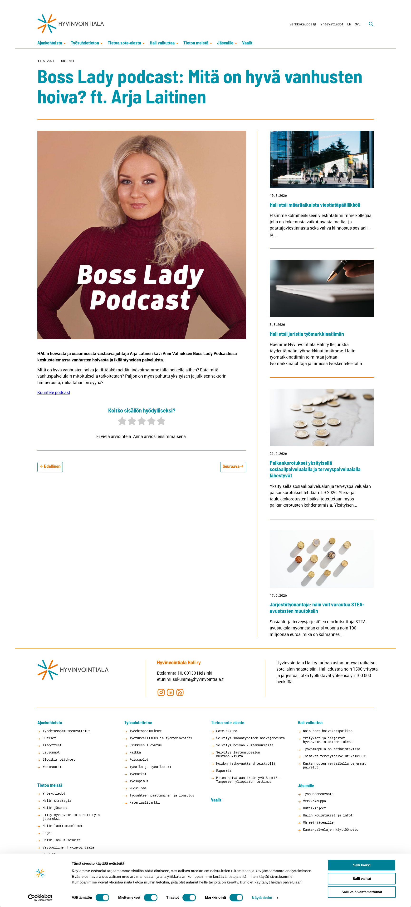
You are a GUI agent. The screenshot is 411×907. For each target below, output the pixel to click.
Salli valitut (362, 879)
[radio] (122, 422)
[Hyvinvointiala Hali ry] (70, 23)
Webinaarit (52, 766)
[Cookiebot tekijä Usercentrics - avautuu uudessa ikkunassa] (40, 897)
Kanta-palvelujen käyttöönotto (330, 829)
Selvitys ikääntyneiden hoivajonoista (250, 738)
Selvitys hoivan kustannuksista (244, 745)
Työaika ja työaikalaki (150, 766)
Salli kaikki (362, 865)
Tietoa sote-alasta (124, 43)
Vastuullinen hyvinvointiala (68, 847)
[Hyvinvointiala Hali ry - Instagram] (161, 692)
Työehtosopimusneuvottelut (66, 731)
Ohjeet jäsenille (318, 822)
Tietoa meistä (195, 43)
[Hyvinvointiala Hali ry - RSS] (180, 692)
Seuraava (231, 466)
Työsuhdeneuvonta (318, 794)
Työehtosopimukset (145, 731)
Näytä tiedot (262, 898)
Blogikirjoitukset (59, 759)
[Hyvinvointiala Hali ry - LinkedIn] (170, 692)
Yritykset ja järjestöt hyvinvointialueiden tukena (327, 740)
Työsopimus (138, 781)
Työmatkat (138, 774)
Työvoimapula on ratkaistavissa (331, 749)
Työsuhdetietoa (85, 43)
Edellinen (52, 466)
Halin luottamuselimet (63, 825)
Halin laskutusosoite (62, 840)
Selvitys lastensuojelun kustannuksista (238, 754)
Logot (47, 832)
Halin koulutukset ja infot (327, 815)
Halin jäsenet (55, 807)
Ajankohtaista (49, 43)
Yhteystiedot (332, 24)
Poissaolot (138, 759)
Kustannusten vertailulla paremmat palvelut (334, 765)
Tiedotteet (52, 745)
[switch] (150, 897)
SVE (358, 24)
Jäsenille (225, 43)
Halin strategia (57, 800)
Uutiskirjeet (314, 808)
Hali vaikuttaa (162, 43)
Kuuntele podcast (53, 392)
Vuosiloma (138, 788)
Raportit (223, 770)
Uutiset (67, 61)
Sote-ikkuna (226, 731)
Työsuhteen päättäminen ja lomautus (161, 795)
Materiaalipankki (144, 802)
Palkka (135, 752)
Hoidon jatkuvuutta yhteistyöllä (245, 763)
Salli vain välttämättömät (362, 892)
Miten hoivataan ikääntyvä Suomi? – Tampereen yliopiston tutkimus (248, 779)
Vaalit (247, 43)
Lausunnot (51, 752)
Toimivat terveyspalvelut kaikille (334, 756)
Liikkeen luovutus (145, 745)
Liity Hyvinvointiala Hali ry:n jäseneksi (71, 816)
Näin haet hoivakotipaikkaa (327, 731)
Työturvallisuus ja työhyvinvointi (160, 738)
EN (349, 24)
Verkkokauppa (300, 24)
